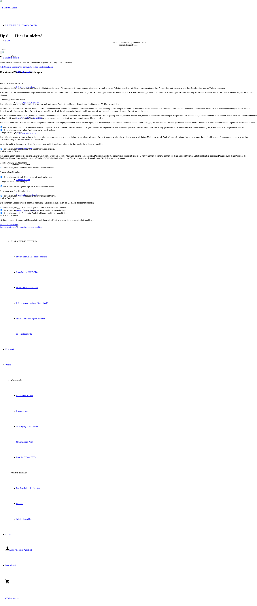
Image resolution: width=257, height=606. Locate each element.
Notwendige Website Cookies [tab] (12, 99)
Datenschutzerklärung (9, 224)
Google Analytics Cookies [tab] (11, 132)
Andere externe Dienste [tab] (10, 151)
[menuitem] (134, 288)
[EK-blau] (8, 8)
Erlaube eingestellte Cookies (12, 227)
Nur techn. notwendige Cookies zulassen (36, 67)
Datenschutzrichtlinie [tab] (9, 215)
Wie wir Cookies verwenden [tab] (12, 83)
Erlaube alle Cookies (32, 227)
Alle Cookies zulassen (9, 67)
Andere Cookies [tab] (7, 198)
